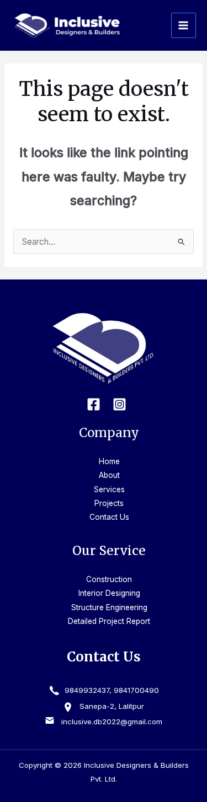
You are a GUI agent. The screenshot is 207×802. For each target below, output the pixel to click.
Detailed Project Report (109, 621)
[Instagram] (119, 404)
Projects (109, 503)
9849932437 (85, 690)
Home (109, 461)
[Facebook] (93, 404)
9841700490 (136, 690)
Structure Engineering (109, 607)
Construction (109, 579)
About (109, 475)
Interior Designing (109, 593)
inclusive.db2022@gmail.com (111, 721)
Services (109, 489)
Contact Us (109, 517)
